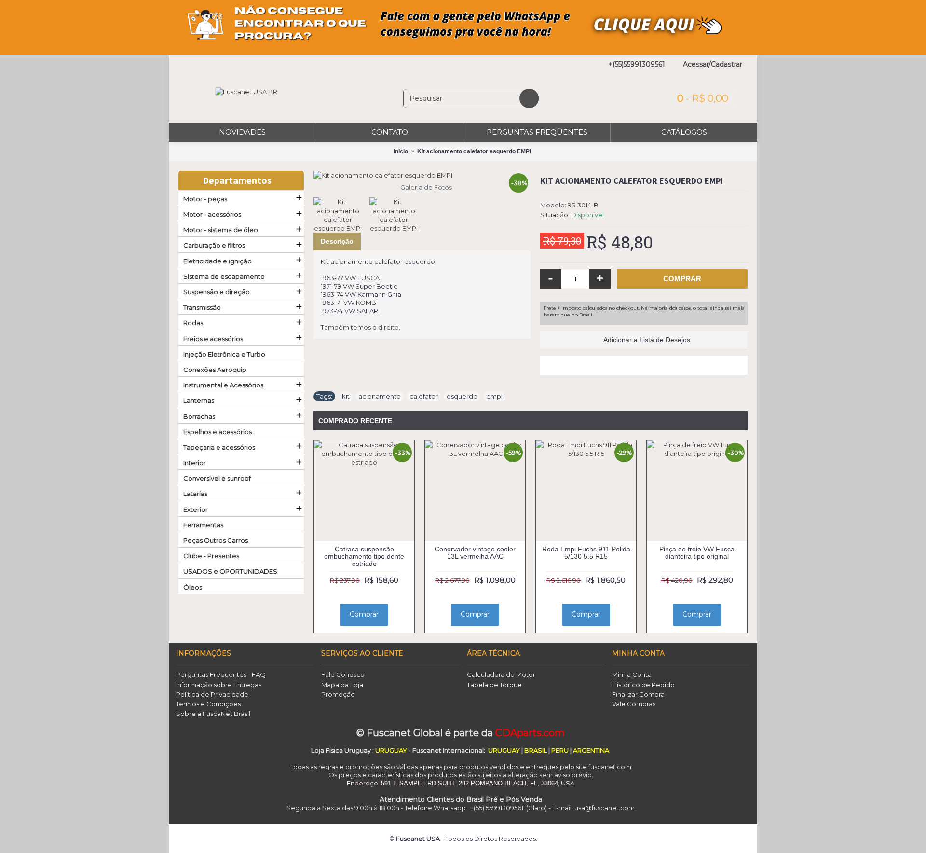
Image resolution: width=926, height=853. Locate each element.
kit (346, 396)
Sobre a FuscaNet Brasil (213, 713)
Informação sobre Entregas (218, 684)
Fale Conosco (343, 674)
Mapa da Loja (342, 684)
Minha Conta (632, 674)
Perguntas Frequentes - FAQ (221, 674)
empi (494, 396)
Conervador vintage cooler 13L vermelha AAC (475, 552)
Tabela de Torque (494, 684)
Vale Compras (633, 704)
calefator (423, 396)
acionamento (379, 396)
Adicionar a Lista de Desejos (646, 340)
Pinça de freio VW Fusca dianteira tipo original (697, 552)
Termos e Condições (208, 704)
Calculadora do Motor (501, 674)
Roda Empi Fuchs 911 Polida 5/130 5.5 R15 (586, 552)
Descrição (337, 241)
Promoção (338, 694)
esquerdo (462, 396)
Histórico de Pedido (643, 684)
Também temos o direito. (360, 327)
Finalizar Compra (638, 694)
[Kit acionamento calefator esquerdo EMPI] (422, 175)
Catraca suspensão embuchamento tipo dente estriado (364, 556)
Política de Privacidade (212, 694)
